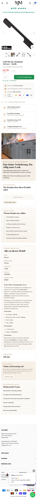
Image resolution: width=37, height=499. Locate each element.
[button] (2, 3)
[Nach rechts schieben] (34, 33)
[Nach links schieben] (3, 33)
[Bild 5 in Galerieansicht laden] (29, 54)
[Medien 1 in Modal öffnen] (18, 32)
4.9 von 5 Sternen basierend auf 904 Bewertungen (19, 12)
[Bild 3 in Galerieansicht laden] (18, 54)
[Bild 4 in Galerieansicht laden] (24, 54)
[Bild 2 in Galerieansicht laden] (13, 54)
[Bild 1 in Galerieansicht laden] (8, 54)
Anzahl (4, 73)
